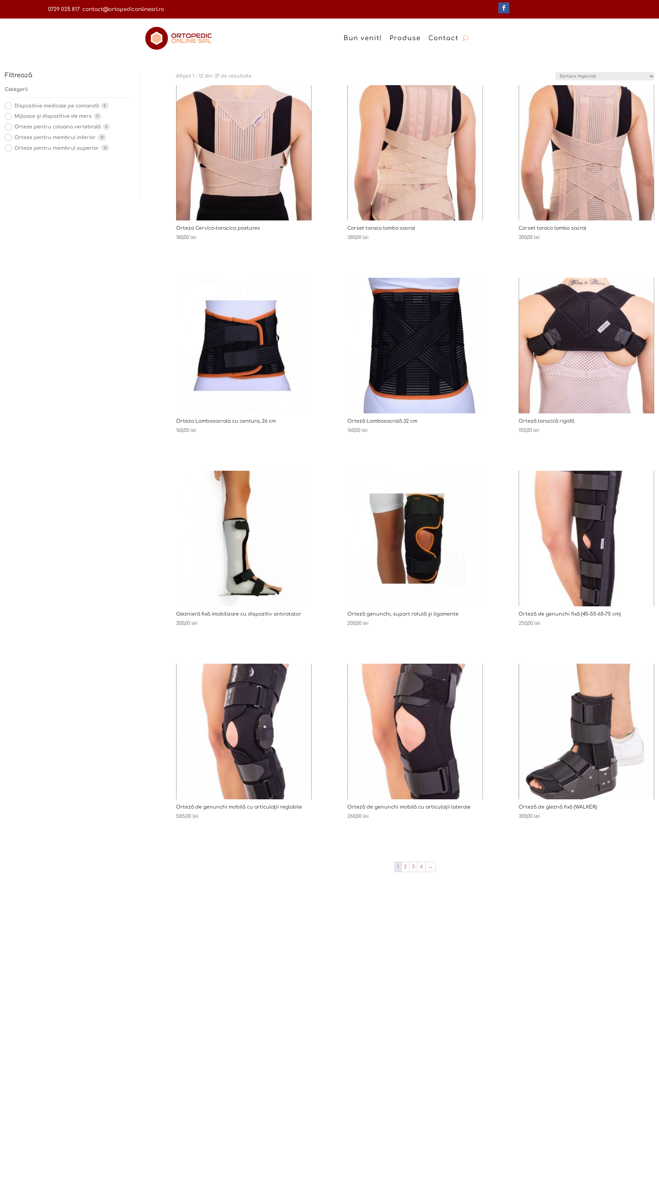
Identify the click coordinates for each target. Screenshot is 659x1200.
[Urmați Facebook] (503, 7)
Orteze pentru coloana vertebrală (57, 126)
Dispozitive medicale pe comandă (56, 105)
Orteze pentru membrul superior (56, 148)
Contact (443, 38)
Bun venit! (363, 38)
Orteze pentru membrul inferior (55, 137)
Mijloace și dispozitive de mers (53, 116)
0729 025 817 (64, 9)
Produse (405, 38)
